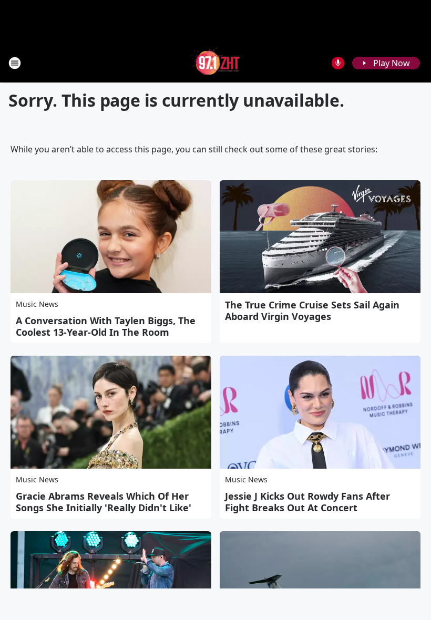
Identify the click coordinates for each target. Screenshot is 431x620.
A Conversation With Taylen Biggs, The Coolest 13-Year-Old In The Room (106, 326)
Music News (37, 304)
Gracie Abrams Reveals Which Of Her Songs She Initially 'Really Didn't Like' (103, 501)
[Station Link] (215, 63)
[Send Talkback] (338, 63)
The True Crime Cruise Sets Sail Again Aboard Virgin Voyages (312, 310)
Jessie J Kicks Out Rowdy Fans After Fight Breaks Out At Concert (307, 501)
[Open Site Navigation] (14, 63)
